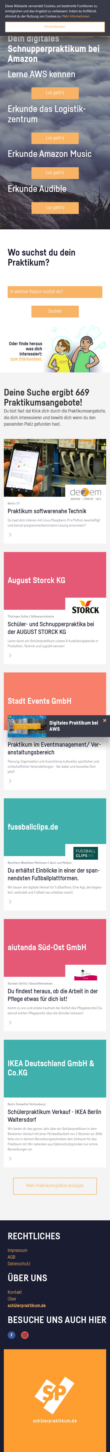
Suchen (55, 311)
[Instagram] (25, 1335)
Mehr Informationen (76, 16)
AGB (11, 1257)
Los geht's (55, 93)
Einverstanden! (55, 27)
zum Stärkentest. (26, 359)
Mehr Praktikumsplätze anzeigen (55, 1186)
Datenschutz (19, 1264)
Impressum (17, 1250)
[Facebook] (11, 1335)
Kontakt (15, 1292)
